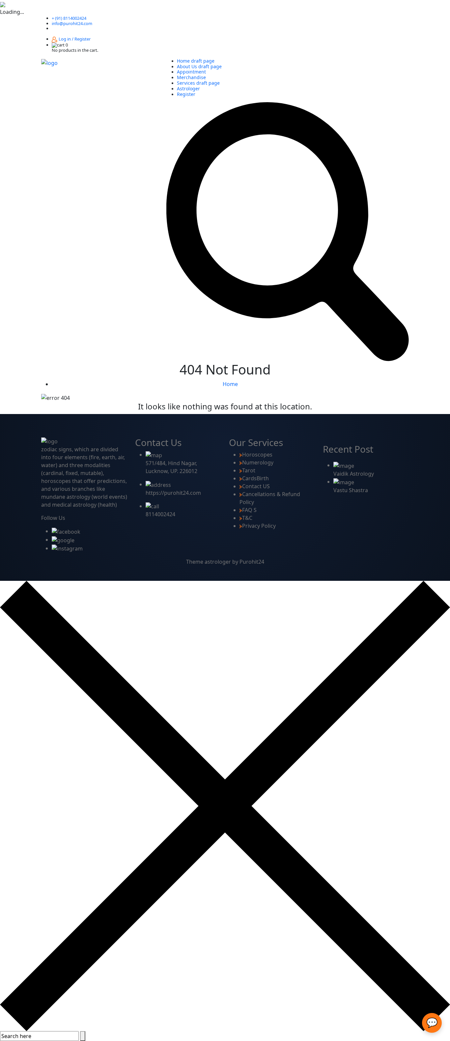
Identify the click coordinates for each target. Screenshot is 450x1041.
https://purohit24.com (173, 492)
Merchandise (191, 77)
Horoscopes (257, 454)
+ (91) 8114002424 (69, 18)
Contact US (256, 486)
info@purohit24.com (72, 23)
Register (186, 94)
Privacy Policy (259, 525)
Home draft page (195, 61)
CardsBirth (255, 478)
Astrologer (188, 88)
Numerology (257, 462)
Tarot (248, 470)
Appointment (191, 72)
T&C (247, 517)
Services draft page (198, 83)
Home (230, 384)
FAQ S (249, 510)
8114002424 (160, 514)
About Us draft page (199, 66)
